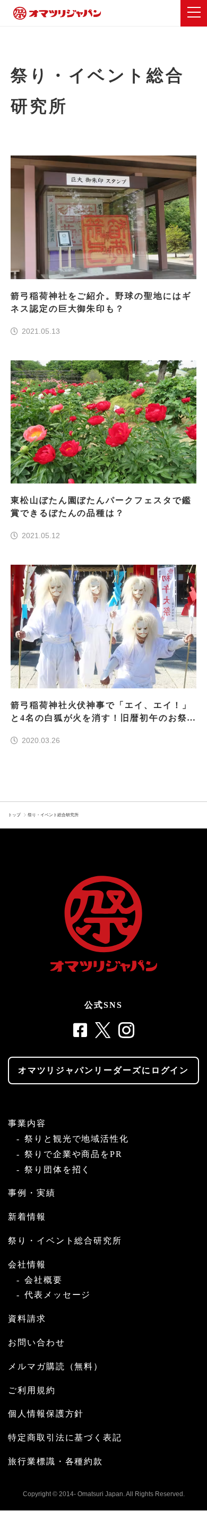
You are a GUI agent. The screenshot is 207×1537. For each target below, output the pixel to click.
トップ (14, 815)
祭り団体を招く (57, 1169)
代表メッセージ (57, 1294)
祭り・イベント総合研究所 (53, 815)
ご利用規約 (32, 1390)
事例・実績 (32, 1192)
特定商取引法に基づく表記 (65, 1437)
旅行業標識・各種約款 (55, 1461)
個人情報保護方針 (46, 1413)
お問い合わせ (36, 1342)
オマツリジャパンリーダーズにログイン (103, 1070)
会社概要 (43, 1279)
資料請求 (27, 1318)
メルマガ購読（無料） (55, 1366)
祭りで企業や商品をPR (73, 1154)
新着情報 (27, 1216)
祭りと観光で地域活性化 (76, 1138)
